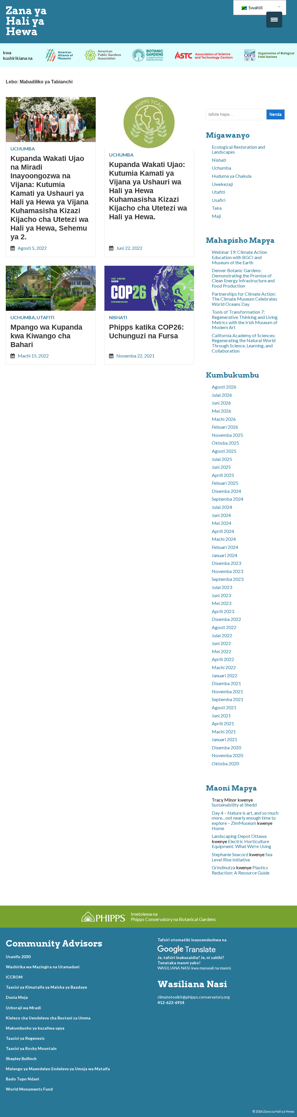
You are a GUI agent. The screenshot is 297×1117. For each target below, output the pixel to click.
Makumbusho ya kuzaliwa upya (35, 1028)
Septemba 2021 (227, 699)
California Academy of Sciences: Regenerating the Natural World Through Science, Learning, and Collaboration (244, 343)
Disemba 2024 (226, 491)
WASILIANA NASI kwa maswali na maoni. (194, 967)
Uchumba (22, 148)
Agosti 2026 (224, 386)
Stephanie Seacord (230, 854)
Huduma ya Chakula (231, 176)
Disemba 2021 (226, 683)
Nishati (118, 317)
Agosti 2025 (224, 451)
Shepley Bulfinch (21, 1058)
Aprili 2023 (223, 611)
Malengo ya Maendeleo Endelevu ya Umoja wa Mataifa (58, 1068)
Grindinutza (223, 867)
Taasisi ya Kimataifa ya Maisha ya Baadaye (46, 987)
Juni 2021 (221, 715)
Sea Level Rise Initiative (242, 857)
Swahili (255, 7)
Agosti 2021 (224, 707)
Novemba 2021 (227, 691)
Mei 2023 (221, 603)
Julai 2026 (222, 395)
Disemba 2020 (226, 747)
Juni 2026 (221, 402)
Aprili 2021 (223, 723)
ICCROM (14, 976)
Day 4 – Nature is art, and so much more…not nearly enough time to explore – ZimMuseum (245, 818)
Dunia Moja (17, 997)
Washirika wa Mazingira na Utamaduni (42, 966)
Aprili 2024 (223, 531)
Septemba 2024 (227, 499)
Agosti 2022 (224, 627)
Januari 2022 (224, 675)
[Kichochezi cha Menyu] (274, 20)
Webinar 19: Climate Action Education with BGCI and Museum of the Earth (239, 257)
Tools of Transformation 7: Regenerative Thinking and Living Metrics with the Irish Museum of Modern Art (245, 319)
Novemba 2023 (227, 571)
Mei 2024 (221, 523)
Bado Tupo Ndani (22, 1078)
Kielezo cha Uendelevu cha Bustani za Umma (48, 1017)
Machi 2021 (224, 731)
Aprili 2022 (223, 659)
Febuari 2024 (225, 547)
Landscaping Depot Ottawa (239, 836)
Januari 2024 (224, 555)
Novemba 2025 (227, 435)
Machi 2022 (224, 667)
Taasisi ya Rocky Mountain (31, 1048)
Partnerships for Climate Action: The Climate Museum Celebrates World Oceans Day (244, 299)
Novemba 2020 (227, 755)
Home (218, 828)
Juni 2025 (221, 467)
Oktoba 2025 (225, 443)
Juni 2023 (221, 595)
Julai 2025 (222, 459)
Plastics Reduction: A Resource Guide (240, 870)
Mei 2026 (221, 411)
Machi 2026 (224, 419)
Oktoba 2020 (225, 763)
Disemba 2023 (226, 563)
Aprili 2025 (223, 475)
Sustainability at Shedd (234, 804)
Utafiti (45, 317)
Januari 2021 (224, 739)
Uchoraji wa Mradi (23, 1007)
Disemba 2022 (226, 619)
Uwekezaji (222, 184)
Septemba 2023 (227, 579)
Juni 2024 (221, 515)
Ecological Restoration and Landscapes (238, 149)
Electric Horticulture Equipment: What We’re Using (241, 843)
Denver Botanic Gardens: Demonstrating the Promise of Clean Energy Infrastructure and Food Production (243, 277)
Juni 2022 (221, 643)
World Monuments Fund (29, 1089)
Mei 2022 (221, 651)
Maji (216, 216)
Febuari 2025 (225, 483)
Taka (217, 208)
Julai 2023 (222, 587)
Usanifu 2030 (18, 956)
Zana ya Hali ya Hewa (26, 21)
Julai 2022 (222, 635)
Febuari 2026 (225, 427)
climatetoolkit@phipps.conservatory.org (193, 996)
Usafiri (218, 200)
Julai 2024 (222, 507)
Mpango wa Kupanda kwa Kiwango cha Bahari (46, 336)
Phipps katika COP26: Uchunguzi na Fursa (146, 331)
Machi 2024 (224, 539)
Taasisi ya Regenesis (25, 1038)
